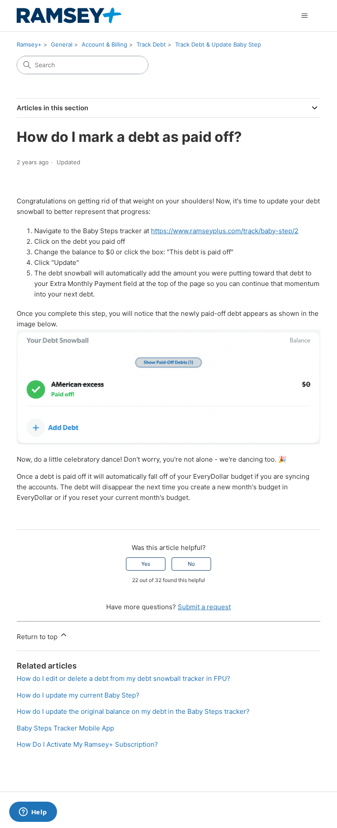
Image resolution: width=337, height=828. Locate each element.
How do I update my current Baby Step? (78, 695)
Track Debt (151, 44)
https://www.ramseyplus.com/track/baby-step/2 (224, 231)
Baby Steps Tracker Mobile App (65, 728)
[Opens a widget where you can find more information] (33, 813)
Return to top (38, 637)
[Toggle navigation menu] (304, 16)
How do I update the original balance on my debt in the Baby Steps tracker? (133, 711)
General (61, 44)
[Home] (69, 15)
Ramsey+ (29, 44)
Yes (145, 563)
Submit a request (204, 607)
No (191, 563)
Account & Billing (104, 44)
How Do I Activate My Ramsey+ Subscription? (87, 744)
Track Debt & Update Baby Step (218, 44)
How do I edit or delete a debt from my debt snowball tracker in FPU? (123, 678)
